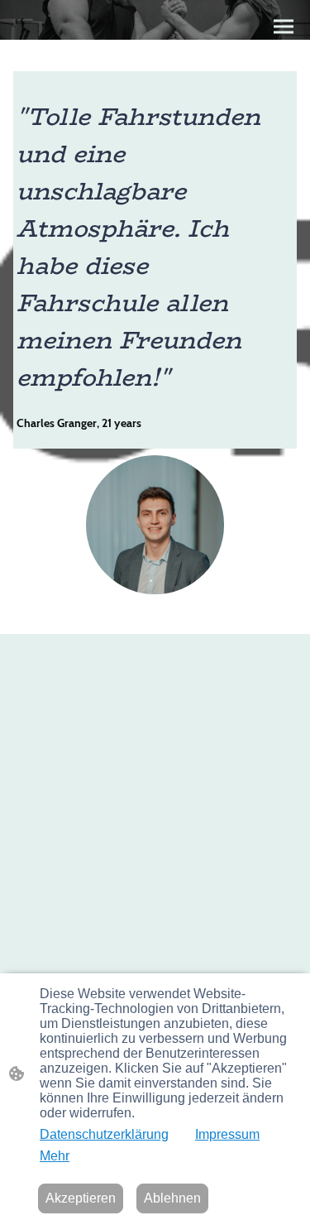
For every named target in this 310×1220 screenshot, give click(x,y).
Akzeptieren (80, 1198)
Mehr (54, 1156)
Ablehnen (172, 1198)
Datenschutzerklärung (104, 1134)
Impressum (227, 1134)
